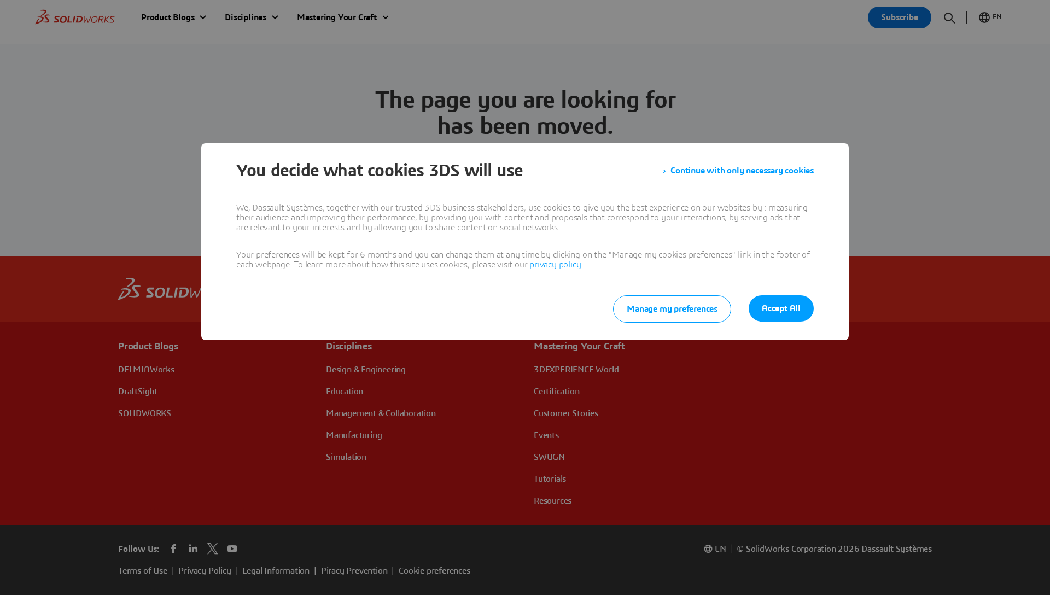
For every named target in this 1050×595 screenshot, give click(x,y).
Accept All (781, 308)
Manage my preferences (672, 309)
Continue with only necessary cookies (742, 170)
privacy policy (555, 264)
